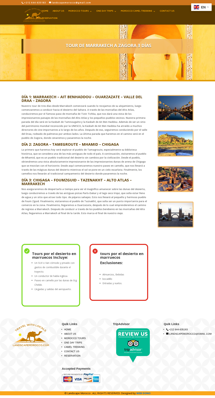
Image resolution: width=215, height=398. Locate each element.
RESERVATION (49, 18)
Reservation (72, 355)
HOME (45, 11)
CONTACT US (167, 11)
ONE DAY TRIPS (104, 11)
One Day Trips (73, 342)
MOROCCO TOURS (78, 11)
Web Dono (143, 393)
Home (67, 329)
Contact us (71, 351)
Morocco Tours (75, 338)
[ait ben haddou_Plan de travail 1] (175, 155)
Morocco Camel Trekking (136, 11)
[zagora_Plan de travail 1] (175, 226)
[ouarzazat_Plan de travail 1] (175, 191)
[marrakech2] (175, 120)
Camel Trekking (74, 347)
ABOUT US (58, 11)
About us (70, 333)
